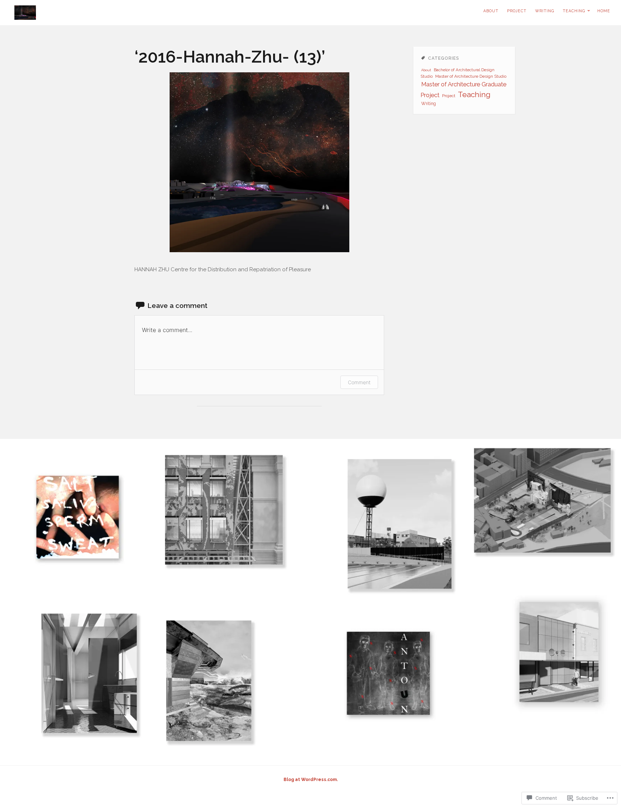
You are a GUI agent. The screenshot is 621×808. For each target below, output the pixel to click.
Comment (359, 382)
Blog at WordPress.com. (311, 779)
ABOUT (490, 11)
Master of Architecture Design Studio (470, 76)
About (426, 70)
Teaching (574, 11)
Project (516, 11)
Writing (544, 11)
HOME (603, 11)
